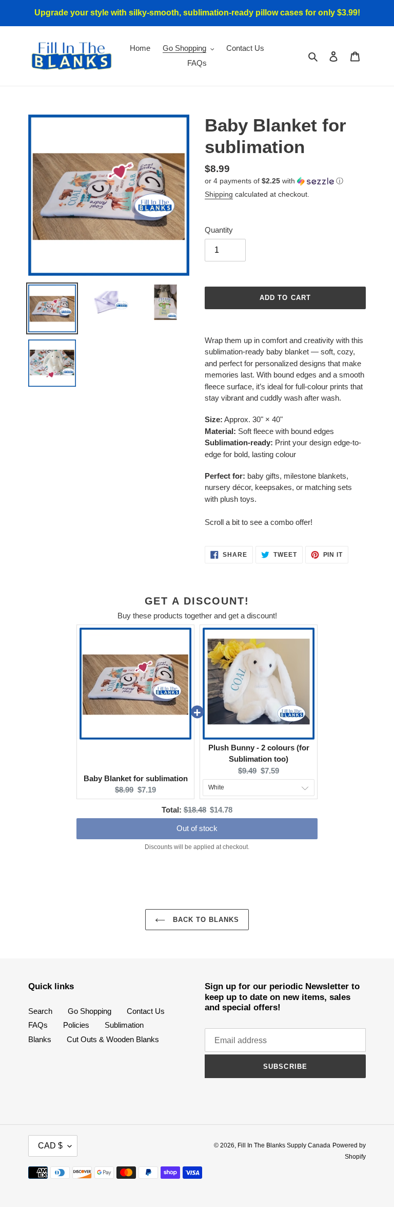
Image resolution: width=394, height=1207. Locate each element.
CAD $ (50, 1145)
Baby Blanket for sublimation (136, 778)
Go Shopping (89, 1011)
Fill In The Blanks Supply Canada (284, 1145)
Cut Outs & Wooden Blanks (113, 1039)
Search (40, 1011)
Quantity (219, 229)
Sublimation (124, 1025)
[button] (274, 181)
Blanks (39, 1039)
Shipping (219, 194)
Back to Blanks (205, 919)
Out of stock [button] (197, 828)
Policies (76, 1025)
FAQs (38, 1025)
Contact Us (146, 1011)
